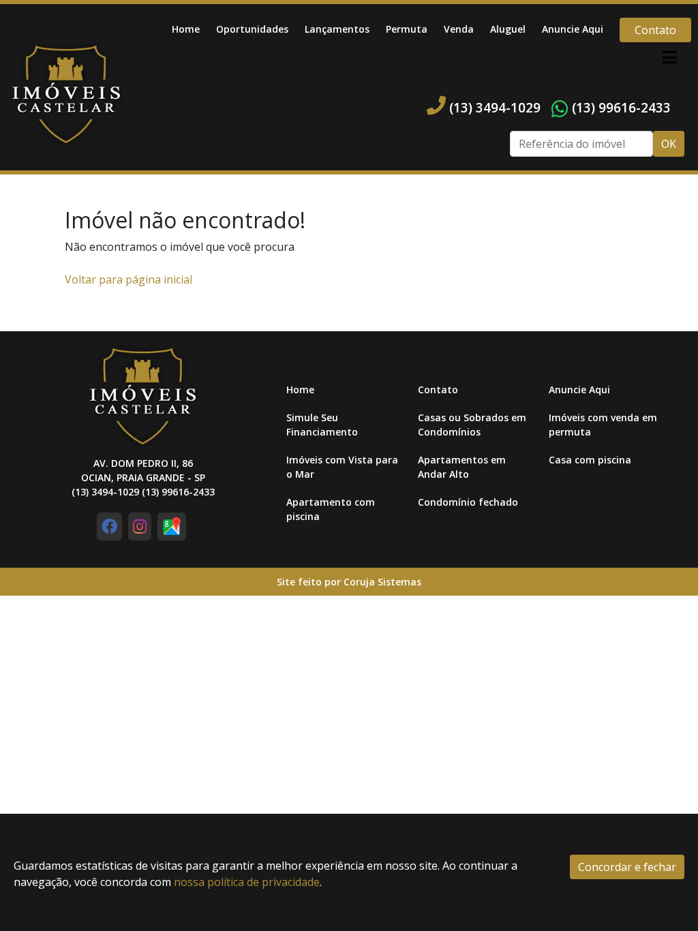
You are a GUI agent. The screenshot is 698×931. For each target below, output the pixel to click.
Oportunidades (252, 28)
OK (668, 143)
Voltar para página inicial (128, 279)
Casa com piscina (590, 459)
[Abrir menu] (669, 57)
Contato (655, 29)
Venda (459, 28)
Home (186, 28)
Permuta (406, 28)
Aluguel (508, 28)
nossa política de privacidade (247, 881)
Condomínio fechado (468, 501)
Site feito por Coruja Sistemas (349, 581)
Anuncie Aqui (572, 28)
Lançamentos (337, 28)
